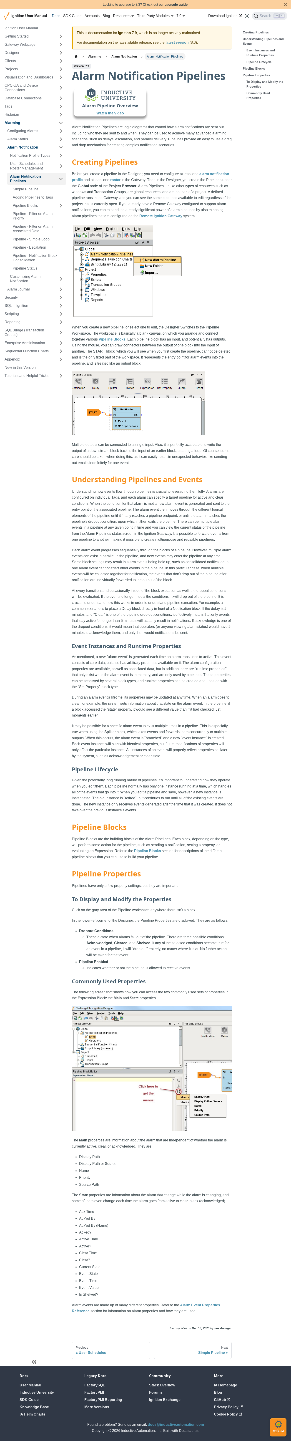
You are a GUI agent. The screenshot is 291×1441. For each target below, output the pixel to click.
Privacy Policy (226, 1407)
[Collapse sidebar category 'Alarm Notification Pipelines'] (61, 179)
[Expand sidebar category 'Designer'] (61, 52)
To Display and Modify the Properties (264, 84)
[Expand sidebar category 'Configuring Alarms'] (61, 131)
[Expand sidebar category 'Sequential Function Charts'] (61, 351)
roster (115, 180)
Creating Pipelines (256, 32)
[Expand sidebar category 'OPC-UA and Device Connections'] (61, 88)
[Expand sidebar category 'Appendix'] (61, 359)
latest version (177, 42)
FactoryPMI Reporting (103, 1400)
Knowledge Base (34, 1407)
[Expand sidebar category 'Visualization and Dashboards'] (61, 77)
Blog (106, 16)
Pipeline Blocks (112, 339)
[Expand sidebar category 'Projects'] (61, 69)
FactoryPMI (94, 1392)
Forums (156, 1392)
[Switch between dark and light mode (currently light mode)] (247, 16)
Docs (56, 16)
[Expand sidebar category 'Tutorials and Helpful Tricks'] (61, 375)
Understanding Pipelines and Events (263, 41)
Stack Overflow (162, 1385)
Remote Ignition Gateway (160, 216)
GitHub (220, 1400)
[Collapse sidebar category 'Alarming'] (61, 122)
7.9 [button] (178, 16)
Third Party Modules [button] (153, 16)
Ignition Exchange (165, 1400)
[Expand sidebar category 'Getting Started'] (61, 36)
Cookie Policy (226, 1414)
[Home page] (76, 56)
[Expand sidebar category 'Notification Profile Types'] (61, 155)
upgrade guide (176, 4)
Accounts (92, 16)
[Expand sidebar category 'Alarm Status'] (61, 139)
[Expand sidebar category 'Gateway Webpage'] (61, 44)
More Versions (96, 1407)
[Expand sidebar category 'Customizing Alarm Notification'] (61, 279)
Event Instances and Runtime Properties (260, 53)
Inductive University (37, 1392)
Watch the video (110, 113)
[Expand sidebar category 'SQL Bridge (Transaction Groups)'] (61, 332)
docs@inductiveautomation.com (176, 1424)
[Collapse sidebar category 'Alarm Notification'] (61, 147)
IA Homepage (225, 1385)
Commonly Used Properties (258, 95)
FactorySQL (94, 1385)
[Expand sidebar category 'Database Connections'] (61, 98)
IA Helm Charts (32, 1414)
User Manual (30, 1385)
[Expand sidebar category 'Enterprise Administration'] (61, 343)
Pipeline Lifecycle (258, 62)
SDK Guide (72, 16)
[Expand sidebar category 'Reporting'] (61, 322)
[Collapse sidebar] (34, 1361)
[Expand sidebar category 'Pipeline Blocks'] (61, 205)
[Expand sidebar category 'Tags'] (61, 106)
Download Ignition (223, 16)
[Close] (285, 4)
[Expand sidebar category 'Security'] (61, 297)
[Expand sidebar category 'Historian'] (61, 114)
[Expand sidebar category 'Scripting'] (61, 314)
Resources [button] (121, 16)
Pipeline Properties (256, 75)
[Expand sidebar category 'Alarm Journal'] (61, 289)
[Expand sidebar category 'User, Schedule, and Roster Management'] (61, 166)
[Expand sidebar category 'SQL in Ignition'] (61, 305)
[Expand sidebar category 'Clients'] (61, 61)
